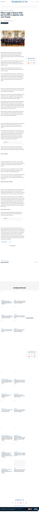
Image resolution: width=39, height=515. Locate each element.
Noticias (6, 10)
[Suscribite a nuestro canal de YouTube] (37, 1)
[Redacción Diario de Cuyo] (1, 21)
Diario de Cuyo (2, 10)
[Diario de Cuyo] (19, 2)
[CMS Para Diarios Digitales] (35, 509)
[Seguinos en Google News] (34, 63)
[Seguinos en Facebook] (28, 60)
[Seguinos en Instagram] (35, 1)
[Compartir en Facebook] (38, 4)
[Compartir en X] (38, 7)
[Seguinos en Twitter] (31, 60)
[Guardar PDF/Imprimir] (38, 14)
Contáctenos (15, 505)
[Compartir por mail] (38, 12)
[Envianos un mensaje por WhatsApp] (31, 63)
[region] (19, 6)
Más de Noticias (5, 262)
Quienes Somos (20, 505)
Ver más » (36, 262)
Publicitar (24, 505)
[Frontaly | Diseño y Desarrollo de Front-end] (30, 509)
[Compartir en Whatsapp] (38, 9)
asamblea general (11, 10)
